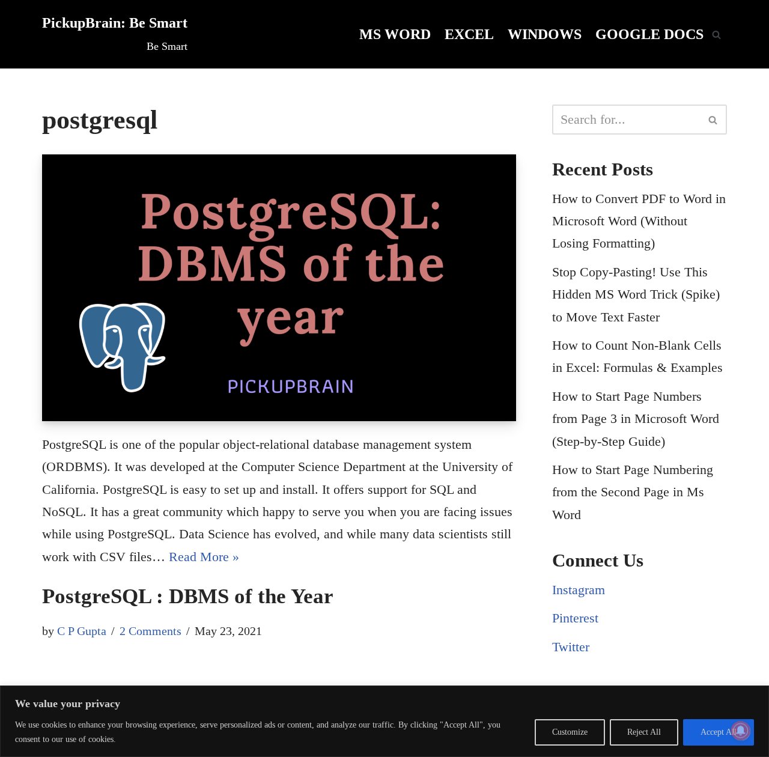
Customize (570, 732)
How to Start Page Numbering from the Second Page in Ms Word (632, 492)
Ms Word (395, 34)
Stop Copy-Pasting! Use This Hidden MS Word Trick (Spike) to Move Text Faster (636, 294)
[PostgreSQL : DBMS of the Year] (279, 287)
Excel (469, 34)
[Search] (716, 34)
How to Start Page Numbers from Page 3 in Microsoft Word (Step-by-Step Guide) (635, 419)
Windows (545, 34)
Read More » (204, 556)
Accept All (719, 732)
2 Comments (150, 630)
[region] (384, 721)
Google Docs (649, 34)
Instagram (578, 589)
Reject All (644, 732)
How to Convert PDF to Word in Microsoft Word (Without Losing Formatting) (639, 221)
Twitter (570, 646)
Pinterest (575, 617)
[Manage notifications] (740, 730)
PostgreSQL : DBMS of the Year (187, 596)
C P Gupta (81, 630)
